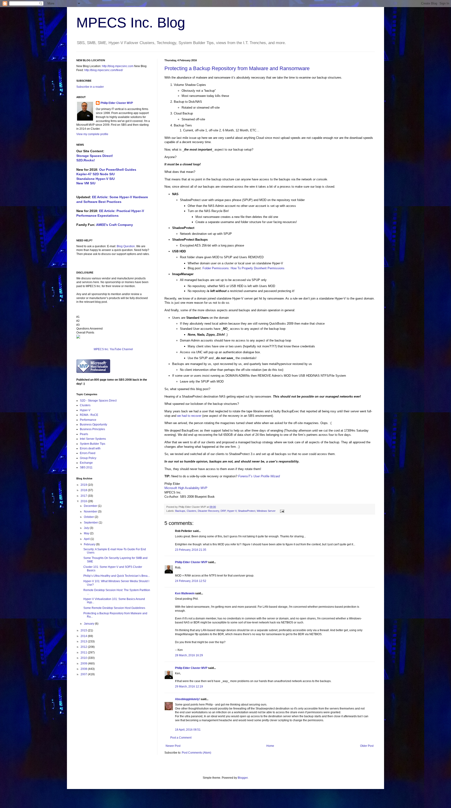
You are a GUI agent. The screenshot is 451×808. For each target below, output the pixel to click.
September (91, 522)
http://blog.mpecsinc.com (117, 66)
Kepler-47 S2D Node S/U (95, 174)
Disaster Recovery (208, 510)
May (87, 533)
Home (270, 745)
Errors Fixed (87, 453)
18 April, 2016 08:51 (188, 729)
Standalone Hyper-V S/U (95, 179)
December (91, 506)
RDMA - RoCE (89, 415)
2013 (84, 641)
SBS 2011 (86, 467)
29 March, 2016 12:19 (189, 686)
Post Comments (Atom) (196, 752)
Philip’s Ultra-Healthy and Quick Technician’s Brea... (116, 575)
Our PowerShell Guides (117, 169)
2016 (84, 501)
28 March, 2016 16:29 (189, 655)
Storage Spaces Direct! (94, 156)
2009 (84, 663)
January (89, 623)
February (90, 544)
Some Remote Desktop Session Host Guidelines (114, 608)
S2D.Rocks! (85, 160)
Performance (88, 419)
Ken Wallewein (184, 593)
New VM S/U (85, 183)
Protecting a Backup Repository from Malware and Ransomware (237, 68)
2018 (84, 490)
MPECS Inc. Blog (130, 22)
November (91, 511)
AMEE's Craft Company (114, 225)
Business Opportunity (93, 424)
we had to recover (189, 415)
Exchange (86, 462)
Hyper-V (232, 510)
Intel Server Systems (93, 438)
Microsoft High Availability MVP (185, 488)
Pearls (84, 434)
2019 (84, 484)
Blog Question (126, 246)
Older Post (366, 745)
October (89, 517)
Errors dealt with (90, 448)
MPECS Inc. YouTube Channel (113, 349)
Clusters (191, 510)
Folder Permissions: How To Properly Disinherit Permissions (243, 268)
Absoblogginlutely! (187, 699)
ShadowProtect (246, 510)
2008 (84, 669)
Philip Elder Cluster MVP (191, 562)
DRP (223, 510)
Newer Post (173, 745)
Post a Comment (180, 737)
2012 (84, 647)
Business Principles (92, 429)
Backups (180, 510)
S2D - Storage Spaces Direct (98, 400)
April (87, 539)
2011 (84, 652)
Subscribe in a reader (90, 86)
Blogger (243, 777)
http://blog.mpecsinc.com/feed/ (103, 70)
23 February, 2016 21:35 (190, 549)
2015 (84, 630)
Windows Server (266, 510)
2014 (84, 636)
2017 (84, 495)
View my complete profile (92, 134)
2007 (84, 674)
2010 (84, 658)
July (87, 528)
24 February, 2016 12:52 (190, 581)
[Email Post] (281, 510)
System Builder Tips (92, 443)
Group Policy (88, 458)
